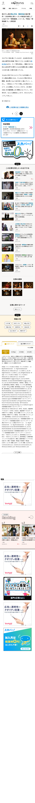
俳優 (4, 8)
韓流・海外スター (13, 8)
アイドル (23, 8)
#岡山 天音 (26, 323)
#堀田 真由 (8, 327)
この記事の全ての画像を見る (19, 107)
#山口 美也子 (13, 331)
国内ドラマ (17, 309)
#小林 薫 (8, 323)
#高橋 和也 (17, 327)
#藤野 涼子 (22, 331)
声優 (31, 8)
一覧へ (29, 517)
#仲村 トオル (17, 323)
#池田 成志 (26, 327)
